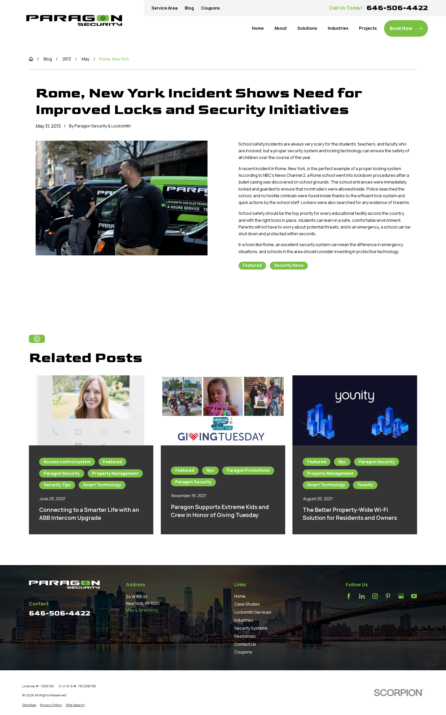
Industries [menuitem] (338, 28)
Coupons (210, 8)
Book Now (401, 28)
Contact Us (245, 644)
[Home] (74, 20)
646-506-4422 (397, 8)
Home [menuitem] (258, 28)
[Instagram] (375, 596)
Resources (245, 636)
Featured (252, 265)
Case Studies (247, 604)
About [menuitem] (280, 28)
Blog (189, 8)
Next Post (304, 294)
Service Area (165, 8)
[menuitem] (29, 705)
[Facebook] (349, 596)
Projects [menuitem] (368, 28)
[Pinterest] (388, 596)
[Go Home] (31, 59)
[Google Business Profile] (401, 596)
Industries (243, 620)
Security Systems (251, 628)
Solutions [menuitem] (307, 28)
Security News (289, 265)
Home (239, 596)
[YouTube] (414, 596)
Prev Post (266, 294)
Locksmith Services (252, 612)
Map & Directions (142, 610)
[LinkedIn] (362, 596)
